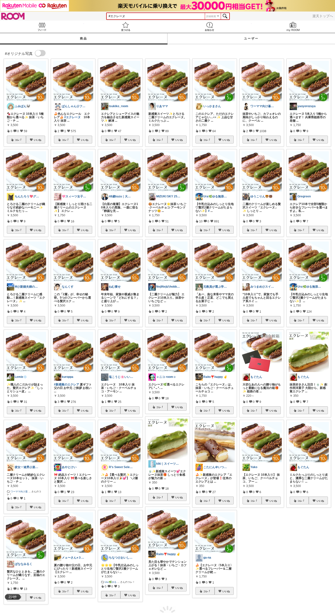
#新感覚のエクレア (66, 384)
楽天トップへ (322, 16)
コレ (17, 140)
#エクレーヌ (72, 117)
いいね (37, 140)
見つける (126, 27)
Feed (42, 27)
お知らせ (209, 27)
